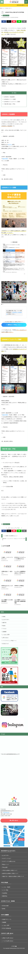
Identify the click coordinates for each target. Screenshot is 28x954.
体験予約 (4, 622)
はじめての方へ (5, 619)
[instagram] (14, 946)
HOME (3, 616)
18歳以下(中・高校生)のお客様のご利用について (13, 876)
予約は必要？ (5, 867)
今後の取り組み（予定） (10, 104)
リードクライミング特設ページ (9, 640)
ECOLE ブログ (6, 15)
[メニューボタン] (26, 2)
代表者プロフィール (6, 919)
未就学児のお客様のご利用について (10, 873)
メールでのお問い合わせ (7, 941)
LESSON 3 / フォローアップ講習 (12, 101)
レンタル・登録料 (6, 887)
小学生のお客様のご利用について (9, 870)
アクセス (4, 628)
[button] (3, 21)
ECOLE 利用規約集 (6, 928)
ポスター (10, 144)
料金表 (3, 625)
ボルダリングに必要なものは (8, 861)
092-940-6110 (6, 812)
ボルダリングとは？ (6, 858)
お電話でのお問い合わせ (7, 938)
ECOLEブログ (5, 643)
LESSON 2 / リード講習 (10, 99)
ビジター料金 (5, 890)
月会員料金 (4, 893)
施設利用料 (5, 158)
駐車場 (3, 908)
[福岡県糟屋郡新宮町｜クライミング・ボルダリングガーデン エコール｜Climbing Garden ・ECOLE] (14, 2)
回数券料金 (4, 896)
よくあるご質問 (5, 634)
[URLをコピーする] (24, 21)
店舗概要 (4, 631)
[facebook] (12, 946)
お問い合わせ (5, 637)
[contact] (16, 946)
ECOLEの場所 (5, 905)
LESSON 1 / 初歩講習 (9, 96)
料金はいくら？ (5, 864)
